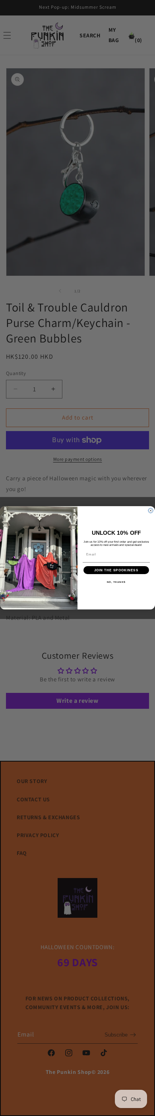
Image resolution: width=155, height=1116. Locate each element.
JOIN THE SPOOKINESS (116, 570)
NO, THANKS (116, 582)
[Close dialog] (150, 510)
